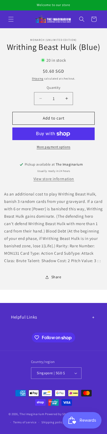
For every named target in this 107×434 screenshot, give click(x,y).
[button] (11, 19)
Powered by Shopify (59, 414)
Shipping (37, 78)
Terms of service (24, 422)
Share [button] (56, 276)
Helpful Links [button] (24, 317)
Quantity (53, 87)
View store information (53, 178)
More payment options (54, 147)
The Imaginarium (31, 414)
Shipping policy (52, 422)
